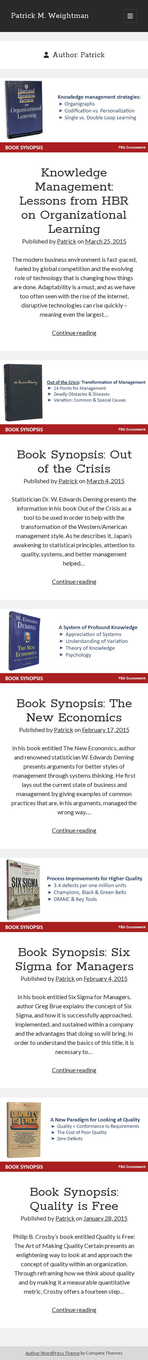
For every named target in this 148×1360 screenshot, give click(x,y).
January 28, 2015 (105, 1218)
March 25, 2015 (105, 241)
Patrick (66, 241)
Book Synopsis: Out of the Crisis (74, 397)
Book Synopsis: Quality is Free (74, 1134)
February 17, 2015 (105, 729)
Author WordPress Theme (52, 1353)
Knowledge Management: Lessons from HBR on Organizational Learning (74, 115)
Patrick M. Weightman (50, 16)
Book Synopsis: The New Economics (74, 646)
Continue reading (74, 332)
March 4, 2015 (105, 480)
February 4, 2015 (105, 978)
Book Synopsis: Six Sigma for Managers (74, 895)
